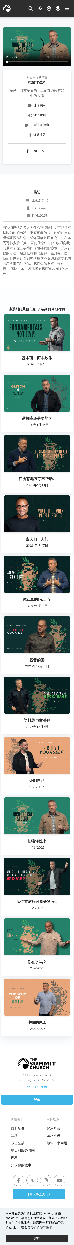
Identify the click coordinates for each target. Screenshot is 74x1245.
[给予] (40, 8)
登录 (37, 1099)
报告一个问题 (57, 1143)
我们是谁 (17, 1128)
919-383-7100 (37, 1087)
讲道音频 (39, 115)
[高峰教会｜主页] (7, 8)
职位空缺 (17, 1143)
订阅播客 (39, 134)
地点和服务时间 (23, 1150)
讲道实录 (39, 105)
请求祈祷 (53, 1135)
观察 (14, 1157)
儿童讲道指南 (39, 125)
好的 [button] (37, 1238)
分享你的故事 (21, 1165)
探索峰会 (53, 1128)
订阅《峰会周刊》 (38, 1194)
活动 (14, 1135)
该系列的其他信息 (51, 309)
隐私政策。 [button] (47, 1227)
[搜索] (31, 8)
